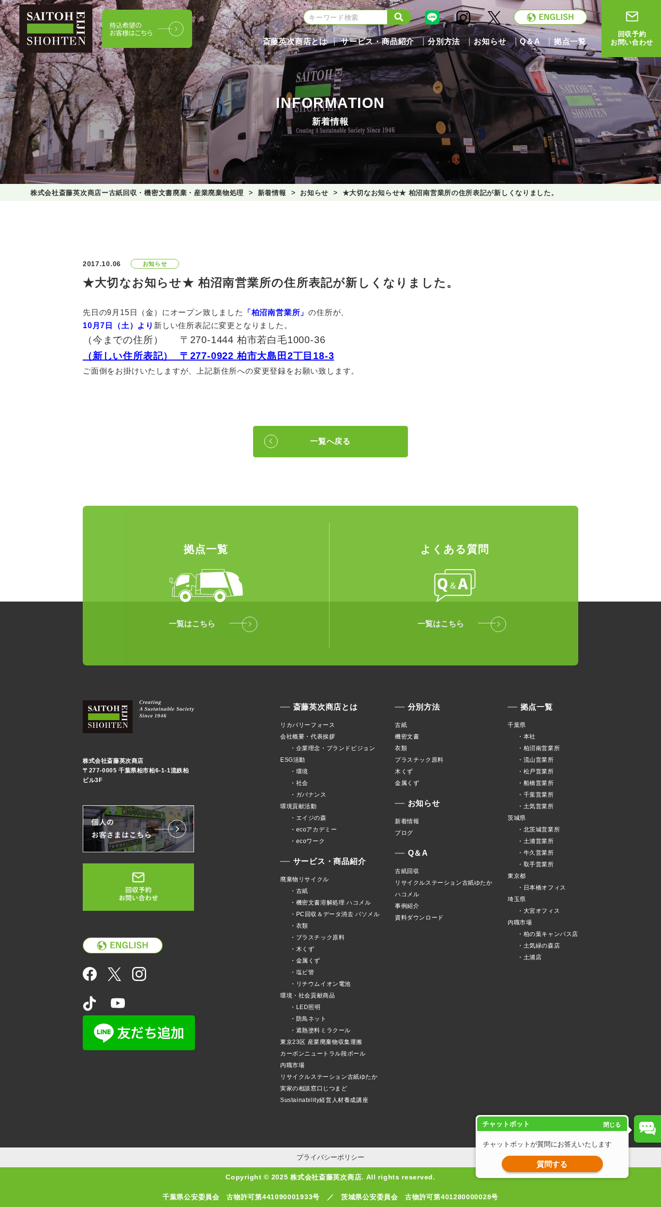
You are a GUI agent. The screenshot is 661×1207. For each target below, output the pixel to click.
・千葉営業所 (535, 794)
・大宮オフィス (538, 910)
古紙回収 (407, 871)
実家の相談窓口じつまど (313, 1088)
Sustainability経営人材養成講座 (324, 1100)
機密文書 (407, 736)
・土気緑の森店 (538, 945)
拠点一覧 (537, 707)
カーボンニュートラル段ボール (322, 1053)
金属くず (407, 783)
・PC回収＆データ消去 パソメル (335, 914)
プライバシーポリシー (330, 1157)
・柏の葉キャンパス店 (547, 934)
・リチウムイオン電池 (320, 984)
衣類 (401, 748)
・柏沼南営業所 (538, 748)
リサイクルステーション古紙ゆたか (329, 1076)
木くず (404, 771)
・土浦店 (529, 957)
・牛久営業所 (535, 852)
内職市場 (292, 1065)
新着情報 (407, 821)
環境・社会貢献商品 (307, 995)
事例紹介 (407, 906)
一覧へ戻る (330, 441)
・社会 (299, 783)
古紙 (401, 725)
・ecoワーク (307, 841)
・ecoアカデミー (313, 829)
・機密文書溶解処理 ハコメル (330, 902)
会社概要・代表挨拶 (307, 736)
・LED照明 (305, 1007)
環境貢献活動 (298, 806)
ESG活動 (292, 759)
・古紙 (299, 891)
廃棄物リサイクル (304, 879)
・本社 (526, 736)
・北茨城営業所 (538, 829)
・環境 (299, 771)
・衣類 (299, 925)
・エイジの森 (308, 818)
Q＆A (418, 853)
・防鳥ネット (308, 1018)
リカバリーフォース (307, 725)
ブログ (404, 833)
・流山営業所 (535, 759)
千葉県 (517, 725)
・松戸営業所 (535, 771)
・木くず (302, 949)
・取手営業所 (535, 864)
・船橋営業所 (535, 783)
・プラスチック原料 (317, 937)
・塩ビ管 (302, 972)
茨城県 (517, 818)
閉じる (612, 1124)
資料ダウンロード (419, 917)
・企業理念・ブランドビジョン (332, 748)
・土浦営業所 (535, 841)
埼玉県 (517, 899)
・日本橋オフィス (541, 887)
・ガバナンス (308, 794)
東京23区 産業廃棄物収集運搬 (321, 1042)
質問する (552, 1164)
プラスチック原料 (419, 759)
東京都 (517, 876)
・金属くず (305, 960)
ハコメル (407, 894)
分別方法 (424, 707)
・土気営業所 (535, 806)
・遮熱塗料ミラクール (320, 1030)
